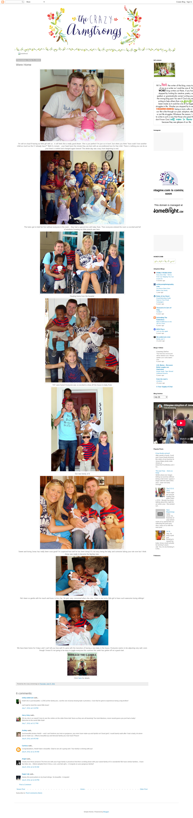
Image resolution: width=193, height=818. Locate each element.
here (80, 719)
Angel (24, 800)
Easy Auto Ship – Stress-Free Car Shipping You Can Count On (165, 318)
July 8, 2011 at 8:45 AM (30, 780)
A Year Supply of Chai (164, 428)
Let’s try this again (162, 372)
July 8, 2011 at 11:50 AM (30, 808)
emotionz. (159, 422)
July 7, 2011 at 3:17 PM (30, 765)
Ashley (24, 772)
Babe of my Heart (162, 337)
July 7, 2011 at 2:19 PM (30, 749)
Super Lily (25, 815)
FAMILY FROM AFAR (164, 314)
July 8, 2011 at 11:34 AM (30, 793)
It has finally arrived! (163, 495)
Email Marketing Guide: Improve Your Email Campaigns (163, 341)
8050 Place (160, 370)
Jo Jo (168, 573)
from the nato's (162, 420)
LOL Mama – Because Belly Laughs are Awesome (164, 409)
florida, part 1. (160, 380)
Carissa (25, 787)
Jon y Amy (26, 756)
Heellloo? (159, 353)
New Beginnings (170, 552)
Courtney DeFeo (162, 393)
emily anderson (27, 739)
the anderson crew (163, 378)
